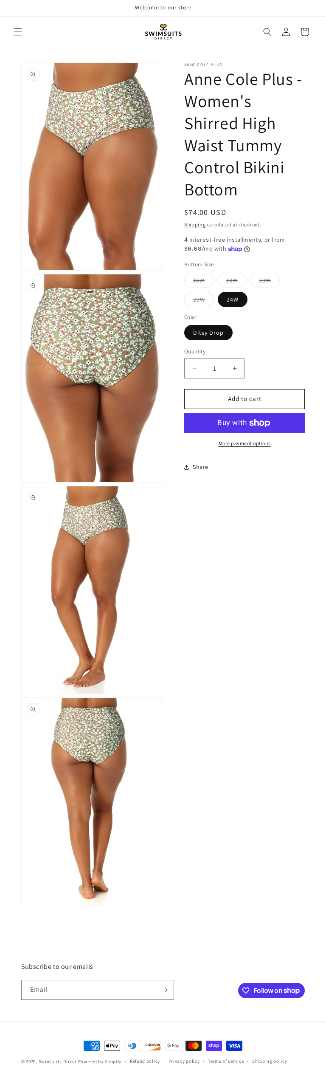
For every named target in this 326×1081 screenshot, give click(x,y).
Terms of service (226, 1061)
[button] (17, 32)
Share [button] (200, 467)
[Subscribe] (164, 990)
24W (233, 299)
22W (203, 301)
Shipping (195, 224)
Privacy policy (184, 1061)
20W (269, 282)
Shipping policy (269, 1061)
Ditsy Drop (208, 332)
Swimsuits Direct (58, 1061)
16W (203, 282)
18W (236, 282)
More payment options (245, 443)
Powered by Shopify (100, 1061)
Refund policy (145, 1061)
